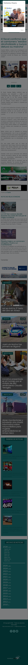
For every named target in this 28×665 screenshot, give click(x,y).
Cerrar (22, 30)
